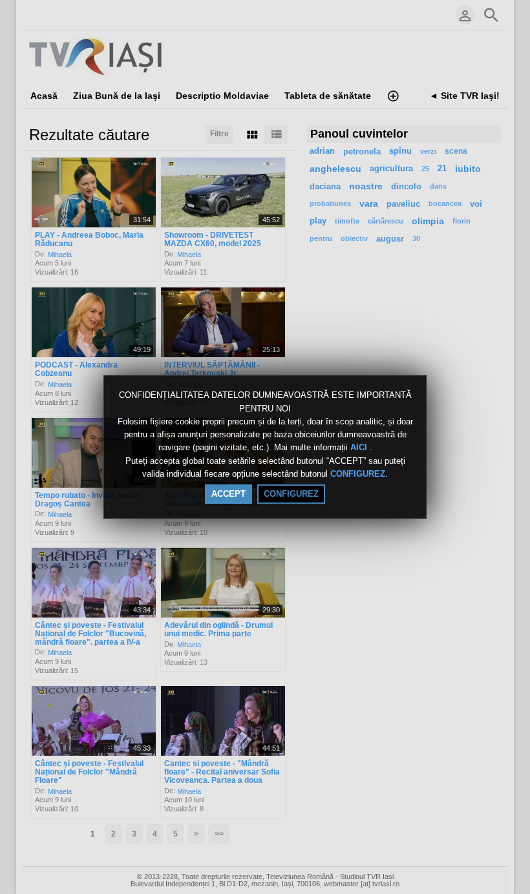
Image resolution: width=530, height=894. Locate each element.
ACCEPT (228, 494)
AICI (360, 448)
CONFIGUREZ (357, 474)
